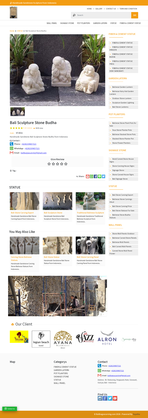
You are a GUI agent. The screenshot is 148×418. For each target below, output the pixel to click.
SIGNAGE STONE (67, 23)
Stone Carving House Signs (123, 166)
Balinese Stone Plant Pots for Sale (122, 124)
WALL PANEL (52, 23)
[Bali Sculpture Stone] (57, 201)
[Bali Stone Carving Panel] (90, 245)
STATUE (113, 23)
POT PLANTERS (83, 23)
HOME (89, 9)
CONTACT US (111, 9)
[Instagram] (100, 400)
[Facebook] (105, 400)
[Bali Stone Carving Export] (24, 201)
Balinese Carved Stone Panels (124, 238)
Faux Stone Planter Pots (122, 130)
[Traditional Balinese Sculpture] (90, 201)
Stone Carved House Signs (123, 174)
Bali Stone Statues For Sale (123, 210)
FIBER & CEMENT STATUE (130, 23)
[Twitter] (110, 400)
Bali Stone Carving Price (122, 206)
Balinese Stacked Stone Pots (124, 134)
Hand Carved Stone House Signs (121, 160)
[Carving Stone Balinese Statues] (24, 245)
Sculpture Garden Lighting (123, 102)
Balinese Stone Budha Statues (119, 216)
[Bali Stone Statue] (57, 245)
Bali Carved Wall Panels (121, 246)
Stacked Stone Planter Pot (123, 138)
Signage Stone (118, 170)
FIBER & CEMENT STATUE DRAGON (121, 48)
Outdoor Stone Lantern (121, 98)
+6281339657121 (29, 144)
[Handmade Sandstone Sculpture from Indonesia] (13, 17)
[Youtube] (115, 400)
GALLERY (98, 9)
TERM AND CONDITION (128, 9)
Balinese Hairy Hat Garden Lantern (121, 92)
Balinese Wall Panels (120, 242)
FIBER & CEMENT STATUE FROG (121, 62)
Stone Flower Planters (121, 143)
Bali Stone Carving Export (122, 195)
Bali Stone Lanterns (120, 107)
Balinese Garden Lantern (122, 87)
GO (134, 15)
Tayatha (136, 414)
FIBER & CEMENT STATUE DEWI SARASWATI (121, 69)
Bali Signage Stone (120, 179)
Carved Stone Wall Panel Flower (120, 252)
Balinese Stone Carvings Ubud (120, 200)
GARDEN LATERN (100, 23)
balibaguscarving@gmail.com (34, 152)
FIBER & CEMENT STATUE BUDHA (121, 55)
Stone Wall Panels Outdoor (123, 233)
